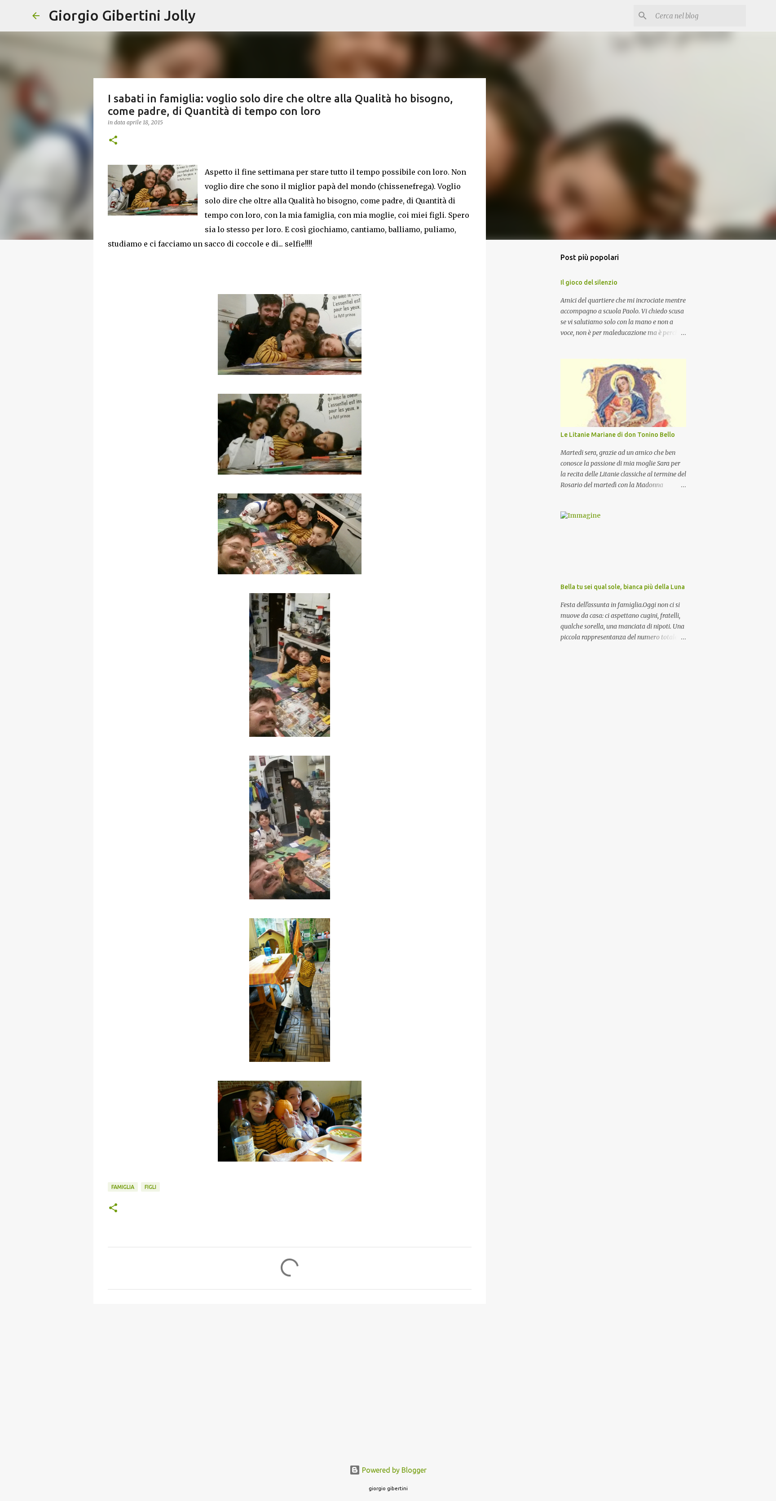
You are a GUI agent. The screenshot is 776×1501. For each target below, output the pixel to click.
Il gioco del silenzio (588, 282)
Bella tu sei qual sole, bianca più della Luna (622, 586)
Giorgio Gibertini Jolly (122, 15)
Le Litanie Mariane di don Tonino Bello (617, 434)
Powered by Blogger (393, 1470)
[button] (113, 141)
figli (150, 1187)
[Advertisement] (289, 1380)
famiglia (122, 1187)
